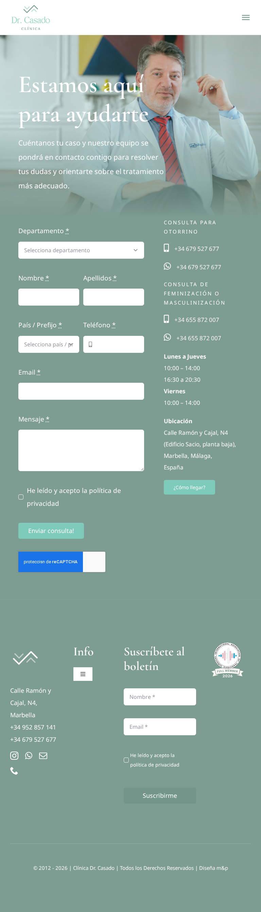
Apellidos (100, 278)
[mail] (43, 756)
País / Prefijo (40, 325)
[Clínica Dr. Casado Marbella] (25, 647)
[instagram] (14, 756)
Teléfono (99, 325)
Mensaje (33, 419)
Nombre (33, 278)
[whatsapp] (28, 756)
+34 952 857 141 (33, 727)
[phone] (14, 771)
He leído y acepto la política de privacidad (74, 497)
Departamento (43, 230)
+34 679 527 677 (196, 249)
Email (29, 372)
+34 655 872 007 (196, 320)
